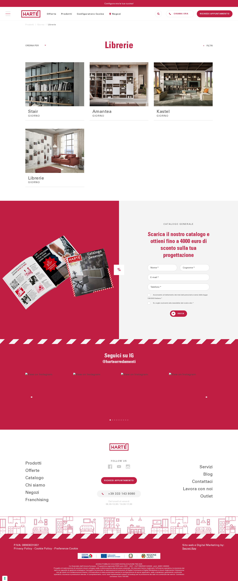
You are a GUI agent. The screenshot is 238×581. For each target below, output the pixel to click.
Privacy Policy (23, 548)
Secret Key (189, 548)
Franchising (37, 500)
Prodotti (66, 14)
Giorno (40, 25)
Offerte (51, 14)
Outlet (206, 496)
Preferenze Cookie (66, 548)
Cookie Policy (43, 548)
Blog (208, 474)
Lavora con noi (198, 489)
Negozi (116, 14)
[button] (110, 420)
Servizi (206, 467)
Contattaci (202, 482)
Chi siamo (35, 485)
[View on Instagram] (47, 395)
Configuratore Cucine (90, 14)
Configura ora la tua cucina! (119, 3)
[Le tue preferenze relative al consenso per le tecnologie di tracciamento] (4, 578)
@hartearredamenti (119, 362)
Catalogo (34, 478)
